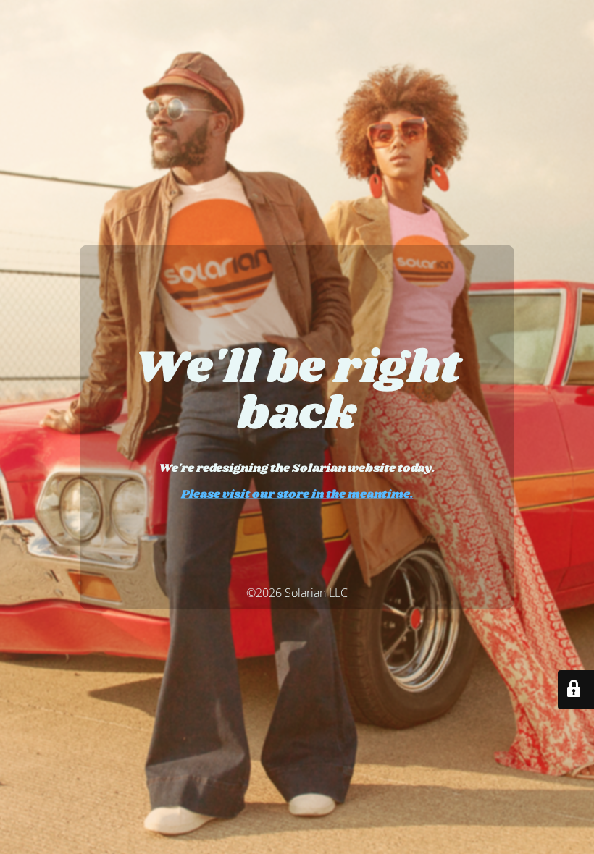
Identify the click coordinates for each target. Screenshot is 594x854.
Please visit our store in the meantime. (297, 494)
